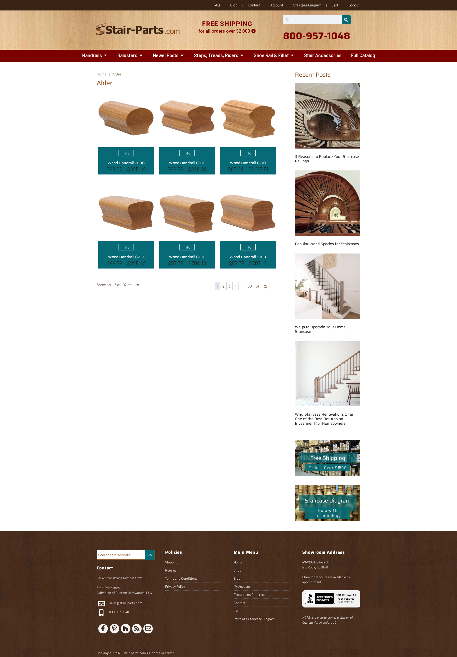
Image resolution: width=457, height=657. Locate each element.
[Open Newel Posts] (182, 55)
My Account (242, 586)
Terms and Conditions (181, 578)
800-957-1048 (119, 612)
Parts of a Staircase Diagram (254, 619)
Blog (233, 5)
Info (126, 153)
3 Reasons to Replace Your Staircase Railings (327, 159)
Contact (254, 5)
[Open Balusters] (141, 55)
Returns (171, 570)
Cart (335, 5)
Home (238, 562)
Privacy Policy (175, 586)
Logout (353, 5)
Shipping (171, 562)
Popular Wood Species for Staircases (327, 244)
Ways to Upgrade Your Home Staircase (320, 329)
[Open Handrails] (105, 55)
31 (257, 286)
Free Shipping (327, 458)
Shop (237, 570)
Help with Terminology (328, 513)
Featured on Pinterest (249, 594)
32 (265, 286)
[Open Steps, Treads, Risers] (241, 55)
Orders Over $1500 (328, 467)
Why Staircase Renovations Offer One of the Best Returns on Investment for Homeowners (324, 418)
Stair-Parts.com (108, 588)
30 (250, 286)
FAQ (217, 5)
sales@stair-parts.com (125, 603)
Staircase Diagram (307, 5)
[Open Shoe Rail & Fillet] (292, 55)
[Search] (346, 19)
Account (276, 5)
